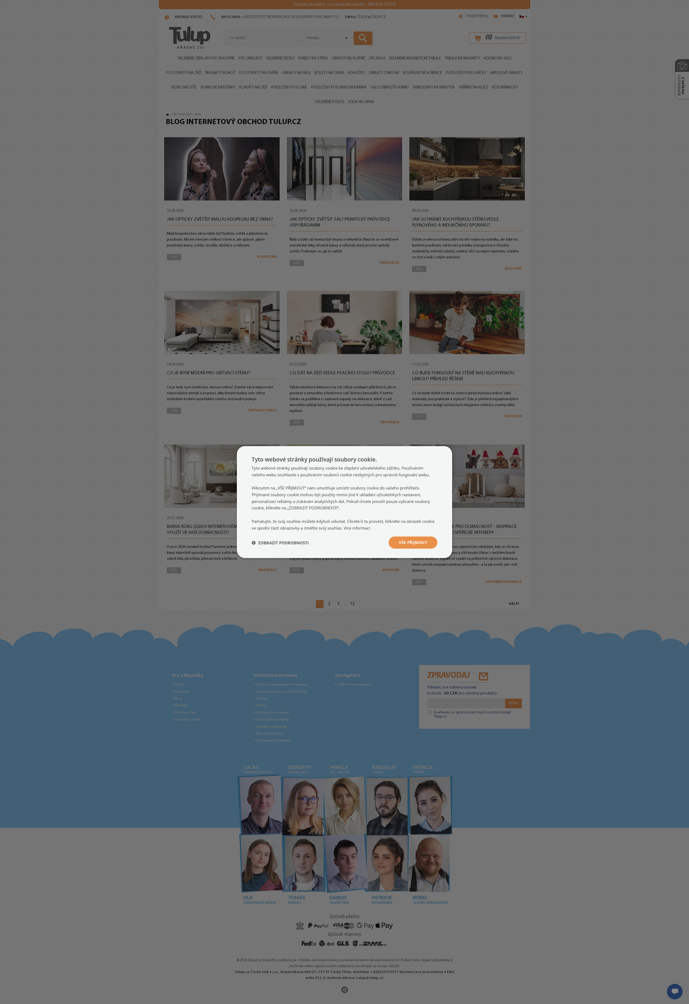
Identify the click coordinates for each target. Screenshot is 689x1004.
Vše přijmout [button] (413, 542)
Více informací (357, 527)
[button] (280, 542)
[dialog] (344, 502)
